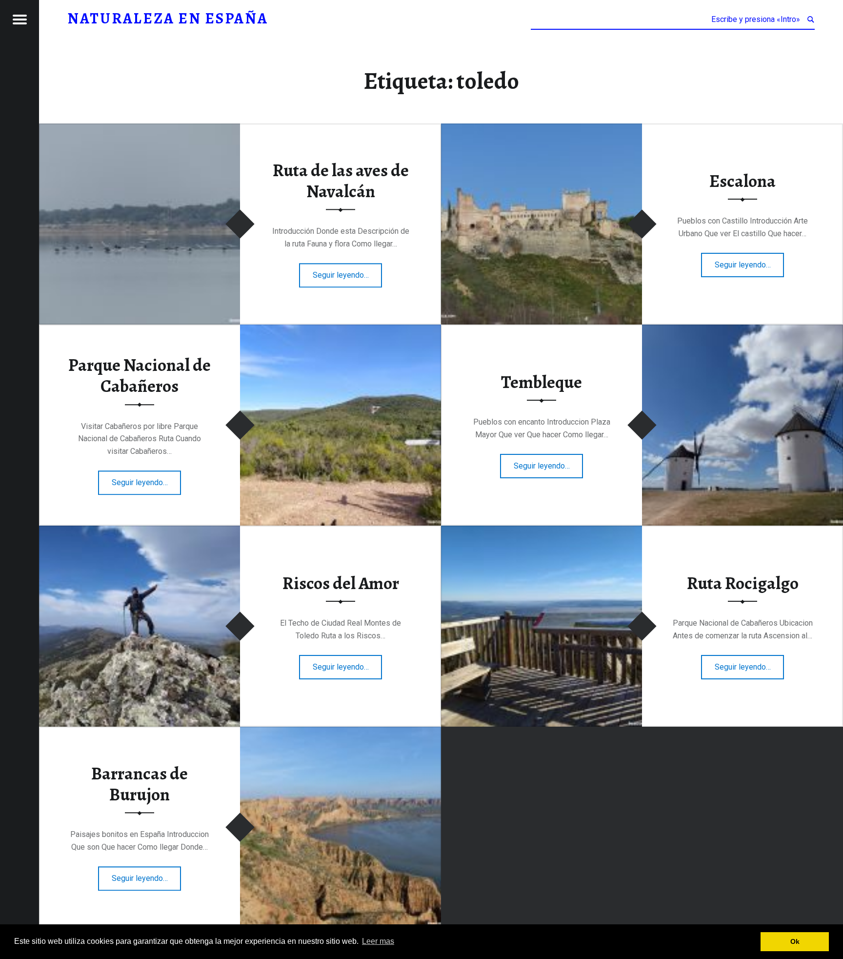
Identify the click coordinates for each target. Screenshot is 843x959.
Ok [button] (795, 941)
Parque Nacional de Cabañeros (139, 376)
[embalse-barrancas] (340, 732)
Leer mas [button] (378, 941)
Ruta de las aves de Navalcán (341, 181)
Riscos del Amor (340, 583)
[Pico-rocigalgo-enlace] (541, 531)
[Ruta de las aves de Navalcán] (139, 129)
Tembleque (541, 382)
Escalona (742, 181)
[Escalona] (541, 129)
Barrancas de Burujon (139, 784)
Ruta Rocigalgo (743, 583)
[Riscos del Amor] (139, 531)
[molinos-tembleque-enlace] (742, 330)
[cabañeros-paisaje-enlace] (340, 330)
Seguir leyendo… (347, 272)
